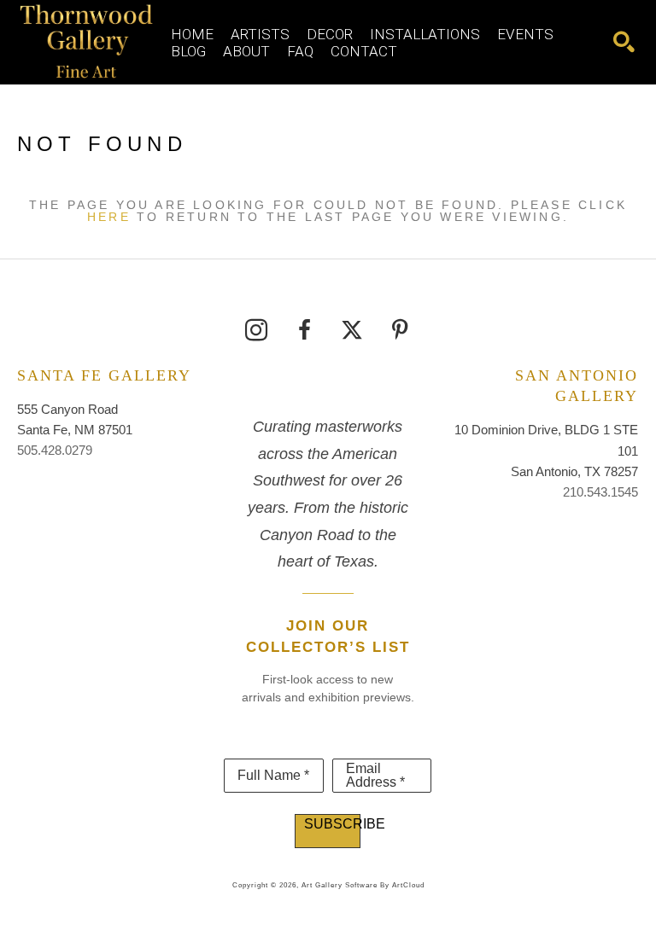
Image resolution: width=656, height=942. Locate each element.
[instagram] (256, 330)
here (109, 217)
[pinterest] (400, 330)
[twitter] (352, 330)
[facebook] (304, 330)
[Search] (624, 42)
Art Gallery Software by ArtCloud (363, 885)
